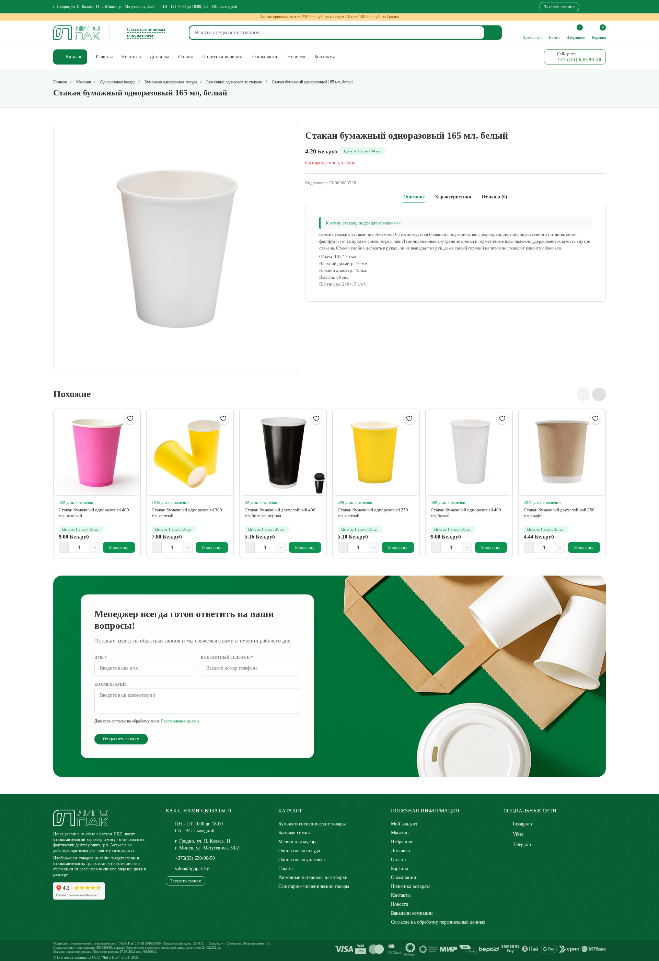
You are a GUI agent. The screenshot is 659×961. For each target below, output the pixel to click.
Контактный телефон (227, 657)
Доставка (400, 850)
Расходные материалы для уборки (313, 877)
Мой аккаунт (404, 823)
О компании (403, 877)
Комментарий (110, 684)
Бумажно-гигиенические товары (312, 823)
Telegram (522, 844)
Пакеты (285, 868)
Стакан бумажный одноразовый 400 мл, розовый (94, 512)
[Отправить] (493, 32)
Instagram (522, 823)
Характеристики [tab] (453, 196)
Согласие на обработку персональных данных (438, 922)
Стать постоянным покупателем (146, 32)
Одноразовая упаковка (301, 859)
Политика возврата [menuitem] (223, 56)
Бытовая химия (294, 832)
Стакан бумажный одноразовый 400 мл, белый (466, 512)
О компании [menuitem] (265, 56)
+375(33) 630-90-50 (195, 858)
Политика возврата (410, 886)
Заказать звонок (559, 6)
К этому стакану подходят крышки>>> (363, 222)
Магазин (400, 832)
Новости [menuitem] (296, 56)
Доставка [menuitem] (160, 56)
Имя (100, 657)
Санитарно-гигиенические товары (313, 886)
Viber (518, 834)
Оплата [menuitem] (186, 56)
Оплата (398, 859)
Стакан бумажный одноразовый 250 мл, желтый (373, 512)
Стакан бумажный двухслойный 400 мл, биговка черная (280, 512)
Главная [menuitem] (104, 56)
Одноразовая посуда (299, 850)
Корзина (399, 868)
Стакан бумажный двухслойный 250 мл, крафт (559, 512)
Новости (399, 904)
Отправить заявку (121, 739)
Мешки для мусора (297, 841)
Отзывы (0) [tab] (494, 196)
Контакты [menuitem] (324, 56)
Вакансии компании (412, 913)
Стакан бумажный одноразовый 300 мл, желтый (187, 512)
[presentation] (583, 394)
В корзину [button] (119, 547)
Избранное (402, 841)
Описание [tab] (414, 196)
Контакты (401, 895)
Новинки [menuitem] (131, 56)
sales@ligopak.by (192, 868)
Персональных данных (180, 721)
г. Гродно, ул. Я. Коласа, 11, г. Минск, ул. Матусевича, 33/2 (103, 6)
